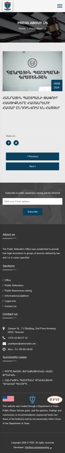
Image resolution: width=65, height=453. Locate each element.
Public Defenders (13, 285)
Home (22, 28)
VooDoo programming (37, 447)
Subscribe (33, 211)
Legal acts (10, 301)
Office (7, 280)
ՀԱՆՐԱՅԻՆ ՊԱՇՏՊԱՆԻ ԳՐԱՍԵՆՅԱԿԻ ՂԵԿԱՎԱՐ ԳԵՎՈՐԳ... (28, 382)
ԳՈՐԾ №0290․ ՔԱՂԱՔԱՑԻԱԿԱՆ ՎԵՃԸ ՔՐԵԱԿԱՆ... (28, 373)
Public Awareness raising (18, 290)
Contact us (10, 306)
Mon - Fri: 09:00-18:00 (20, 349)
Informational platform (16, 295)
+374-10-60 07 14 (18, 337)
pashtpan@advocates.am (22, 343)
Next (32, 166)
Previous (33, 156)
